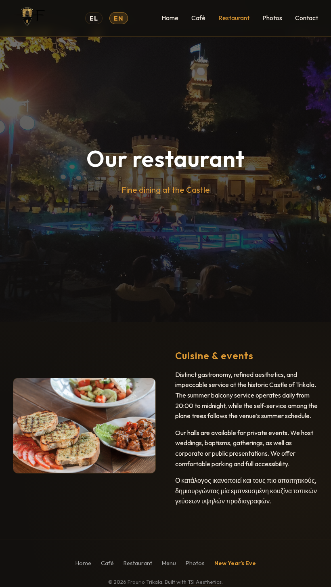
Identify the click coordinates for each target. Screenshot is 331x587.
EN (119, 18)
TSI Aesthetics (205, 582)
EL (94, 18)
